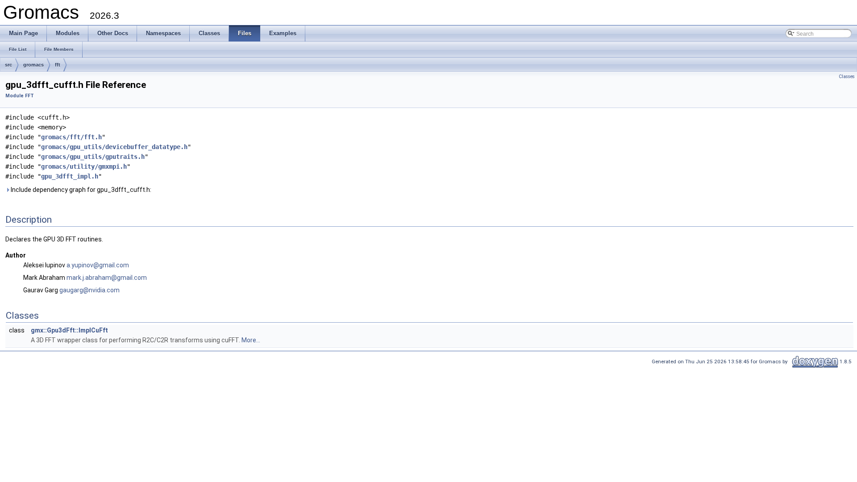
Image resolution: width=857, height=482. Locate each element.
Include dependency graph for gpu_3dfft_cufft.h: (80, 189)
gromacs (33, 64)
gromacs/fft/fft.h (71, 137)
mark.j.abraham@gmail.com (107, 277)
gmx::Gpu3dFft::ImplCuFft (69, 330)
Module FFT (19, 96)
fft (57, 64)
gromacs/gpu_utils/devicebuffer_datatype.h (114, 146)
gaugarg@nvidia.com (89, 290)
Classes (847, 76)
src (8, 64)
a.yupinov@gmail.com (98, 265)
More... (250, 340)
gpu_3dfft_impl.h (69, 176)
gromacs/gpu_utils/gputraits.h (93, 156)
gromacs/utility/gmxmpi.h (84, 166)
